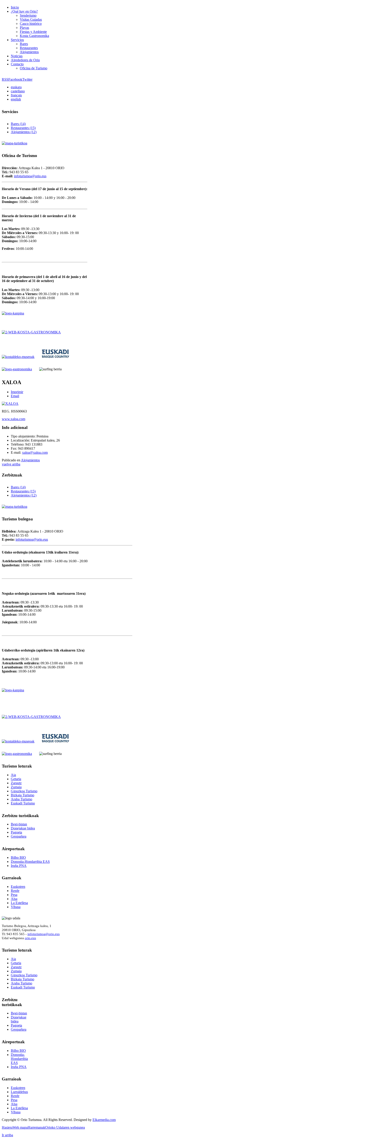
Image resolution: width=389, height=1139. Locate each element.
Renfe (15, 891)
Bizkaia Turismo (22, 795)
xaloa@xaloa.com (35, 452)
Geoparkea (18, 836)
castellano (18, 91)
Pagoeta (16, 832)
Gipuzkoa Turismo (24, 791)
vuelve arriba (11, 464)
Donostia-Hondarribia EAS (30, 861)
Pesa (14, 895)
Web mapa (20, 1127)
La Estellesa (19, 903)
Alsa (14, 899)
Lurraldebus (19, 1092)
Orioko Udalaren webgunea (65, 1127)
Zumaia (16, 787)
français (16, 95)
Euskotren (18, 886)
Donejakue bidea (23, 828)
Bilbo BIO (18, 857)
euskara (16, 87)
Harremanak (36, 1127)
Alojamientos (30, 460)
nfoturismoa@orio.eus (30, 176)
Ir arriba (7, 1135)
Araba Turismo (21, 799)
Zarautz (16, 783)
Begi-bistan (19, 824)
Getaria (16, 779)
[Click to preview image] (10, 403)
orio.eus (30, 938)
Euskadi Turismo (23, 803)
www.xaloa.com (13, 419)
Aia (13, 775)
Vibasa (15, 907)
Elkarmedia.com (104, 1120)
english (16, 99)
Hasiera (7, 1127)
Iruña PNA (19, 866)
